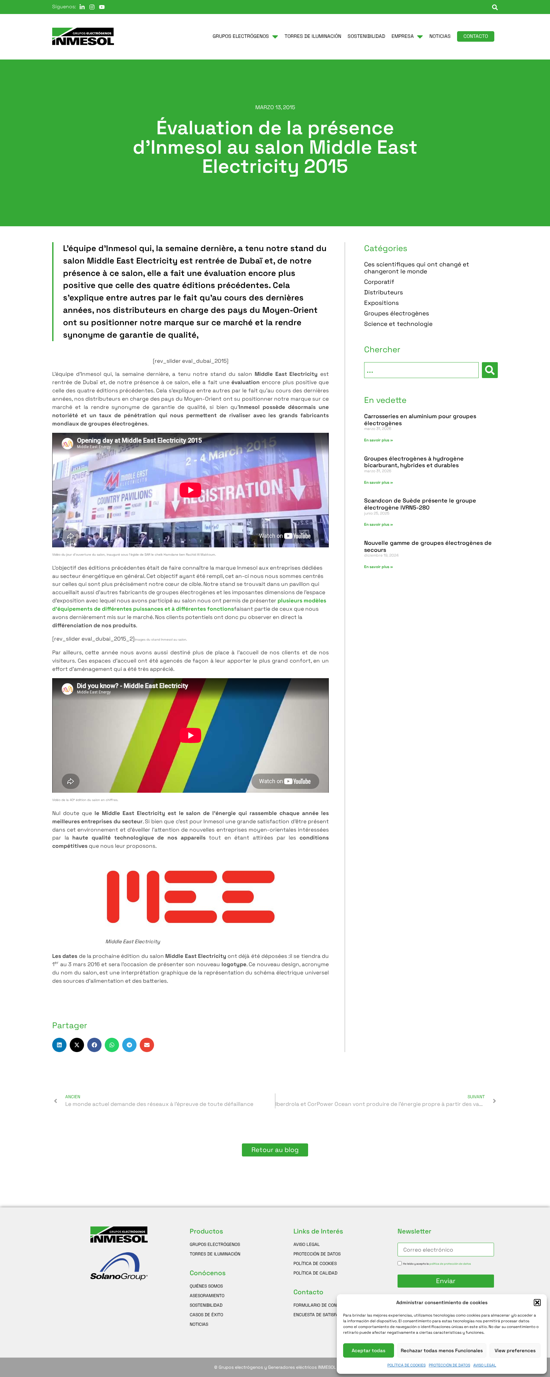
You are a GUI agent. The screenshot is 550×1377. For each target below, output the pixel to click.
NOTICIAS (199, 1324)
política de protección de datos (450, 1264)
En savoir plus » (378, 440)
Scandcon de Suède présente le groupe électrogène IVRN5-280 (420, 504)
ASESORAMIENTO (207, 1295)
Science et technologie (398, 324)
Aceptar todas (368, 1350)
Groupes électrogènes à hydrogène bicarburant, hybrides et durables (414, 462)
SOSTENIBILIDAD (206, 1305)
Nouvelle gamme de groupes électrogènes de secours (428, 546)
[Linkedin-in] (82, 7)
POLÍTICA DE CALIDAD (315, 1273)
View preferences (515, 1350)
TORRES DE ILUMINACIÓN (215, 1254)
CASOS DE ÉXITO (206, 1314)
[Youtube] (102, 7)
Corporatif (379, 282)
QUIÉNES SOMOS (206, 1286)
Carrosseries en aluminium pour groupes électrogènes (420, 419)
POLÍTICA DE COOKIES (406, 1365)
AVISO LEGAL (484, 1365)
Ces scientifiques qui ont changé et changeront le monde (416, 268)
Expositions (381, 303)
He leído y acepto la (437, 1264)
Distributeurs (383, 292)
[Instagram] (92, 7)
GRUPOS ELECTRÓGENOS (215, 1244)
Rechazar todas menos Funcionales (442, 1350)
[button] (537, 1302)
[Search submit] (490, 370)
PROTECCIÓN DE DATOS (449, 1365)
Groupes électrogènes (396, 313)
